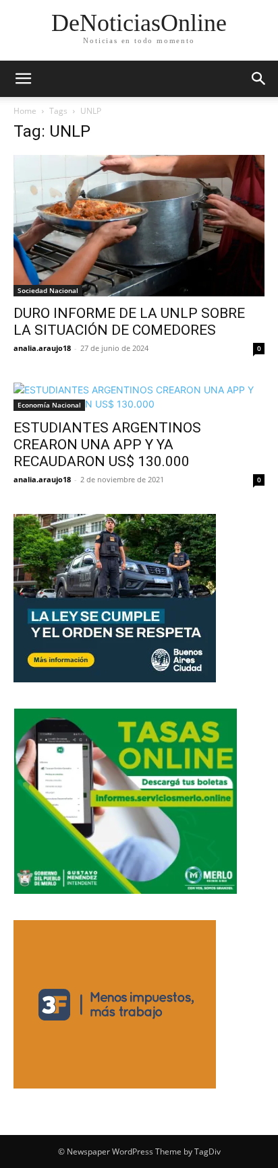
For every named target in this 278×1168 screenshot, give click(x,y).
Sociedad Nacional (48, 290)
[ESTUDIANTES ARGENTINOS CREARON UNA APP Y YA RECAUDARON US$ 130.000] (139, 397)
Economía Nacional (49, 405)
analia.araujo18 (42, 348)
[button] (23, 79)
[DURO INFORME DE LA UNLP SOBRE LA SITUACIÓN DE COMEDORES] (139, 225)
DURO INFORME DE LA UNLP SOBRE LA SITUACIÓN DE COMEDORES (129, 321)
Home (24, 111)
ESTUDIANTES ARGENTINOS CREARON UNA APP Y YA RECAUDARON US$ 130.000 (107, 444)
